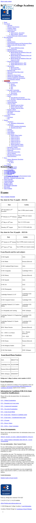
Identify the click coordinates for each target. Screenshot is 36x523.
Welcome (9, 25)
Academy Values (11, 28)
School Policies (11, 42)
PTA (8, 118)
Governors (10, 117)
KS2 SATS (10, 112)
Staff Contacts (11, 31)
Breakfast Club (11, 70)
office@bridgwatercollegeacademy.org (11, 503)
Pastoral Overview (12, 49)
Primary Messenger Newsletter (15, 159)
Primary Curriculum (12, 82)
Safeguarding (10, 66)
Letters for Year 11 (15, 142)
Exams (9, 96)
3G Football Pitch (11, 168)
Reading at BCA (11, 109)
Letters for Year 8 (15, 138)
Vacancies (10, 73)
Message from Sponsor (13, 26)
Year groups (14, 93)
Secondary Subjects (16, 91)
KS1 (12, 87)
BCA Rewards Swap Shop (14, 154)
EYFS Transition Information (18, 126)
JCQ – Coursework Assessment (9, 406)
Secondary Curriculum (13, 90)
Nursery (13, 84)
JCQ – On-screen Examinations (9, 409)
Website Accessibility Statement (15, 76)
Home (5, 22)
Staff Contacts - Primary (17, 34)
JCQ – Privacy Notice (6, 423)
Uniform (9, 129)
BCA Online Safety (16, 69)
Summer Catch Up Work (17, 108)
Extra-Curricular (11, 100)
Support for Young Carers (14, 75)
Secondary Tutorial (12, 94)
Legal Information (26, 506)
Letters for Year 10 (15, 141)
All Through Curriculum (13, 111)
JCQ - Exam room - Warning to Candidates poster (14, 414)
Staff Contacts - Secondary (18, 32)
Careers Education (12, 102)
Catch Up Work (11, 103)
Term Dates (10, 130)
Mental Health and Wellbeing (15, 51)
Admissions (10, 124)
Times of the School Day (13, 151)
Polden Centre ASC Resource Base (16, 45)
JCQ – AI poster (5, 420)
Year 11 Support (11, 153)
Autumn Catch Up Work (17, 105)
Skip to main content (6, 1)
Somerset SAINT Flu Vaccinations (16, 78)
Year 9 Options (11, 114)
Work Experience (11, 156)
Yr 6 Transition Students (13, 79)
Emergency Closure (12, 147)
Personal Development (13, 61)
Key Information (8, 37)
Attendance (10, 121)
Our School (7, 23)
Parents (6, 120)
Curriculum (7, 81)
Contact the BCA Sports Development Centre (19, 176)
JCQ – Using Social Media (8, 412)
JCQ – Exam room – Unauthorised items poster (13, 417)
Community (7, 115)
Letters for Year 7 (15, 136)
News (5, 157)
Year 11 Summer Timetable (8, 196)
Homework (10, 150)
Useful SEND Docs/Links (17, 48)
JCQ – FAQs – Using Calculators (9, 426)
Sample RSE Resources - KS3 (18, 63)
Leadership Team (11, 29)
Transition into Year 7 (16, 127)
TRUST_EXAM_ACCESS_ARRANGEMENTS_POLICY (17, 437)
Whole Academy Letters (17, 144)
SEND (9, 46)
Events (9, 164)
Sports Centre (7, 165)
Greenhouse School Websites (24, 509)
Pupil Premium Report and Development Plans (19, 43)
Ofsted (9, 38)
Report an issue (15, 67)
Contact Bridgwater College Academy (17, 35)
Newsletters (10, 161)
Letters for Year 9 (15, 139)
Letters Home (10, 133)
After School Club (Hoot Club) (15, 72)
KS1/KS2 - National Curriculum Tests (20, 99)
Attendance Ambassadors (17, 123)
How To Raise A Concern (14, 148)
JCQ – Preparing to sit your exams (10, 403)
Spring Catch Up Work (17, 106)
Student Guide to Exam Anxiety (9, 478)
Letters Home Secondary (17, 145)
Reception (13, 85)
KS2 (12, 88)
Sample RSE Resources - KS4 (18, 64)
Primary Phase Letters (16, 135)
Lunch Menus (11, 132)
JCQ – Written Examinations (8, 400)
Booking (9, 174)
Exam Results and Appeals (18, 97)
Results (9, 40)
